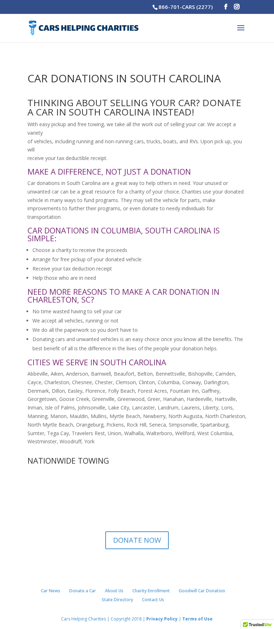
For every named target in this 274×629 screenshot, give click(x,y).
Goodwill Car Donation (202, 591)
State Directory (117, 600)
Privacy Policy (162, 619)
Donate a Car (82, 591)
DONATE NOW (137, 540)
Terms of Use (197, 619)
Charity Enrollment (151, 591)
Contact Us (153, 600)
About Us (114, 591)
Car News (50, 591)
